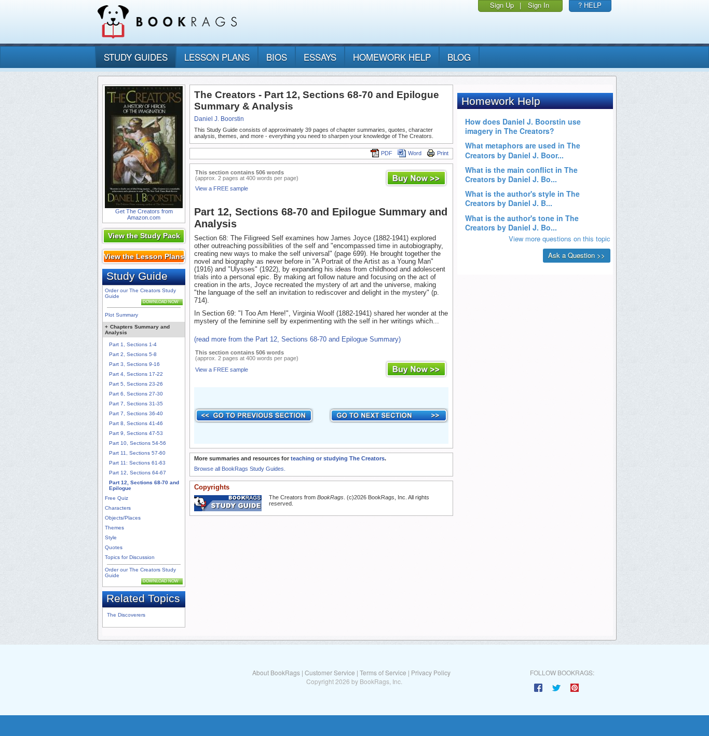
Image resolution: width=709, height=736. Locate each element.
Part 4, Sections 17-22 (136, 374)
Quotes (113, 547)
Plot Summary (121, 315)
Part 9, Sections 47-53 (136, 433)
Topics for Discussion (130, 557)
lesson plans (217, 56)
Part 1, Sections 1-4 (133, 344)
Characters (118, 508)
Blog (459, 56)
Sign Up (502, 5)
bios (276, 56)
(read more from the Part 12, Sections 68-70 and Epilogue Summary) (297, 339)
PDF (386, 153)
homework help (392, 56)
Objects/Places (123, 518)
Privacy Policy (431, 672)
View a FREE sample (221, 188)
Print (442, 153)
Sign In (538, 5)
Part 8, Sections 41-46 (136, 423)
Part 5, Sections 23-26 (136, 384)
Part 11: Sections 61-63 (137, 463)
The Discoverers (126, 615)
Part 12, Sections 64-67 (137, 472)
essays (320, 56)
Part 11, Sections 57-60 (137, 453)
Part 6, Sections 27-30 (136, 394)
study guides (136, 56)
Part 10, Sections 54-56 (137, 443)
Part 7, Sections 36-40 (136, 413)
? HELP (590, 5)
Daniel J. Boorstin (219, 118)
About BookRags (276, 672)
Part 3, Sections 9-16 (134, 364)
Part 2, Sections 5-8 (133, 354)
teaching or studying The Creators (338, 458)
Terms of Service (383, 672)
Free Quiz (116, 498)
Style (111, 537)
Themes (114, 527)
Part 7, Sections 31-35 (136, 403)
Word (414, 153)
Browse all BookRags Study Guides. (239, 469)
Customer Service (330, 672)
